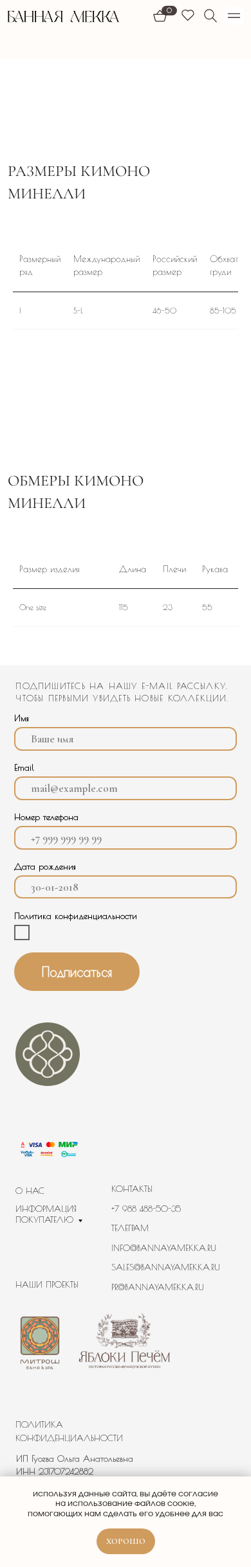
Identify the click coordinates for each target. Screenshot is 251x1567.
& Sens (126, 1411)
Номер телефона (46, 817)
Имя (21, 718)
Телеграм (130, 1228)
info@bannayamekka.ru (163, 1248)
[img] (210, 15)
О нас (29, 1191)
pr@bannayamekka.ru (157, 1287)
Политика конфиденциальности (69, 1431)
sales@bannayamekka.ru (165, 1267)
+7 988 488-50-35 (146, 1209)
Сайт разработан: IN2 (59, 1411)
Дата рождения (45, 866)
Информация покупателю (46, 1214)
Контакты (132, 1189)
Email (24, 767)
